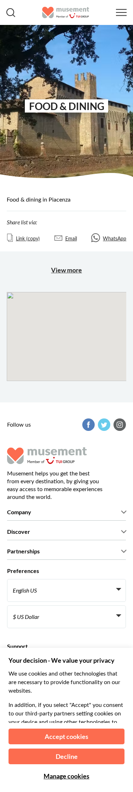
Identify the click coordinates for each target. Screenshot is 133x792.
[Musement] (65, 12)
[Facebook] (88, 425)
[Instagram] (119, 425)
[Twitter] (103, 425)
